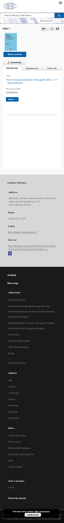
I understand (33, 514)
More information (42, 511)
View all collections (17, 363)
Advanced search (46, 21)
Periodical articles (16, 300)
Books (11, 353)
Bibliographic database (19, 448)
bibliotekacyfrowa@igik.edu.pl (22, 232)
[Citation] (57, 29)
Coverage (13, 411)
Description (13, 418)
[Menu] (60, 2)
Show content (15, 54)
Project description (17, 435)
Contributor (14, 393)
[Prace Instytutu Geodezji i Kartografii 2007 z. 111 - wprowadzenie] (10, 42)
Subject (11, 399)
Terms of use (14, 441)
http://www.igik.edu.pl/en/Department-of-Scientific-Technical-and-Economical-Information (32, 248)
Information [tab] (32, 68)
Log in (11, 487)
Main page (12, 283)
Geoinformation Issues (19, 340)
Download (15, 62)
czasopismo (12, 92)
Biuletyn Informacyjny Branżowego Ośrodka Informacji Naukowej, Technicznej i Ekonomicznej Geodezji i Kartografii (31, 311)
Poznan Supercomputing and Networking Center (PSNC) (33, 518)
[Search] (59, 15)
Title (10, 380)
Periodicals (13, 334)
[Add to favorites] (52, 29)
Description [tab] (12, 68)
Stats (10, 460)
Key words (13, 405)
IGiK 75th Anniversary (18, 347)
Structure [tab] (51, 68)
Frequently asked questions (21, 454)
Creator (12, 386)
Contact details (15, 466)
